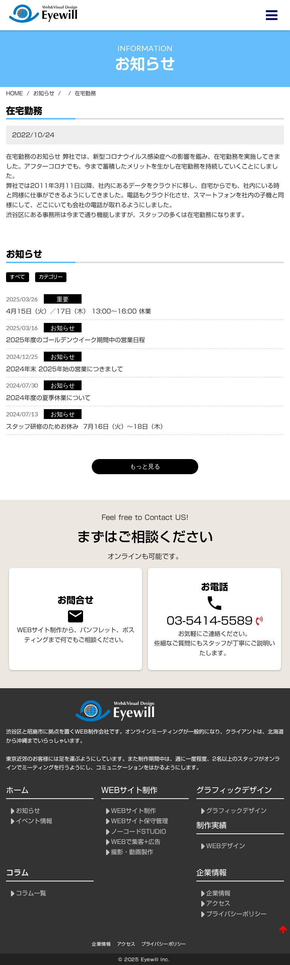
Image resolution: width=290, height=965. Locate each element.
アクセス (218, 903)
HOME (14, 94)
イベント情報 (34, 821)
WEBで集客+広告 (135, 842)
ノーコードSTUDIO (138, 832)
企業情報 (218, 893)
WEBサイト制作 (133, 811)
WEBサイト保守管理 (139, 821)
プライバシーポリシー (236, 914)
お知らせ (28, 811)
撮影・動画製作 (132, 852)
